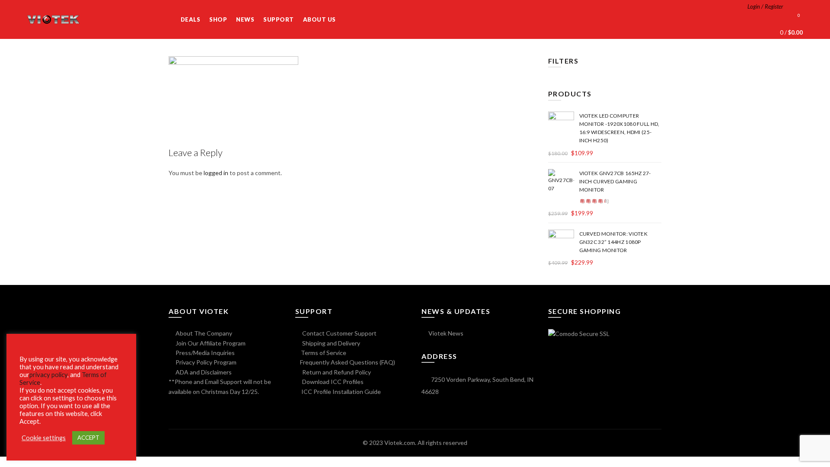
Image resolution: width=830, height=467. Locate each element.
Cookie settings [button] (44, 437)
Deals (191, 19)
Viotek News (445, 333)
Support (278, 19)
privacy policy (48, 374)
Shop (218, 19)
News (245, 19)
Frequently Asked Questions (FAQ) (347, 362)
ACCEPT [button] (88, 437)
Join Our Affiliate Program (210, 343)
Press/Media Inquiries (204, 352)
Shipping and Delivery (330, 343)
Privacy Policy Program (205, 362)
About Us (319, 19)
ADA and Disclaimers (203, 372)
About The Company (203, 333)
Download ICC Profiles (332, 381)
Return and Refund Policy (336, 372)
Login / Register (765, 6)
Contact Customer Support (339, 333)
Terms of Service (323, 352)
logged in (216, 172)
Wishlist (799, 15)
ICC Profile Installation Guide (340, 391)
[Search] (796, 6)
